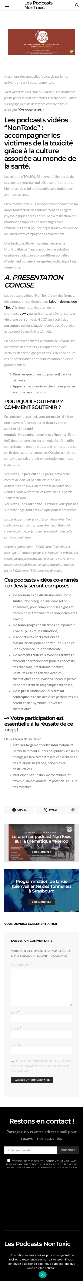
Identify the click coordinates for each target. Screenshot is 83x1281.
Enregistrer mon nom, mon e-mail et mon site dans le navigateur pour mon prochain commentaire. (41, 1066)
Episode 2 (41, 877)
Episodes (31, 832)
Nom (15, 1012)
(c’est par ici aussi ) (30, 110)
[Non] (78, 1265)
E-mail (16, 1028)
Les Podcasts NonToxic (37, 1244)
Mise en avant (49, 832)
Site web (16, 1045)
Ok (42, 1274)
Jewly (24, 313)
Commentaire (20, 965)
